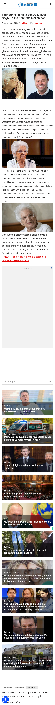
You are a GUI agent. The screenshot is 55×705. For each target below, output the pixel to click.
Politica (24, 23)
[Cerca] (51, 4)
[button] (5, 699)
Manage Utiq (32, 688)
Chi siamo (7, 702)
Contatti (20, 702)
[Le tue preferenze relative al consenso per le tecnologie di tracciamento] (52, 528)
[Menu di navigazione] (5, 4)
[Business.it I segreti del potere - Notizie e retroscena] (27, 4)
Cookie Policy (7, 687)
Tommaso (38, 23)
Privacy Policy (19, 687)
